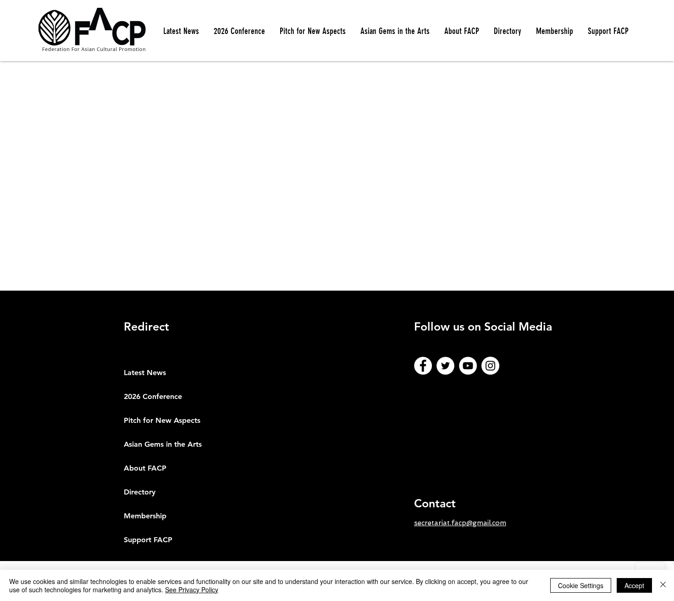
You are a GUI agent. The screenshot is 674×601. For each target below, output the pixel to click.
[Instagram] (490, 366)
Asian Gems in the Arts (163, 444)
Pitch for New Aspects (162, 420)
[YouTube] (468, 366)
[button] (312, 31)
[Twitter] (445, 366)
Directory (139, 492)
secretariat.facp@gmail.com (460, 523)
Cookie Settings (580, 585)
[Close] (662, 585)
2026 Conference (153, 396)
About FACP (145, 468)
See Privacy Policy (191, 589)
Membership (145, 515)
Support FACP (148, 539)
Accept (634, 585)
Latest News (145, 372)
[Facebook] (423, 366)
